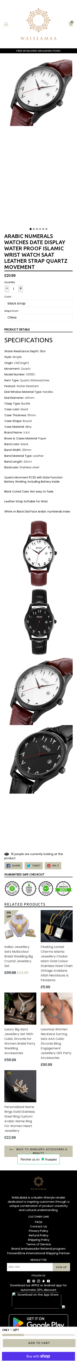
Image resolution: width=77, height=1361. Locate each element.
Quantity (9, 282)
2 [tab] (34, 229)
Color (7, 297)
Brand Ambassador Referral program (38, 1248)
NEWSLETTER (38, 1259)
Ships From (11, 311)
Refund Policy (38, 1235)
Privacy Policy (38, 1231)
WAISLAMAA (19, 1198)
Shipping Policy (38, 1240)
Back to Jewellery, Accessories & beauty (41, 1151)
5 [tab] (43, 229)
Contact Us (38, 1226)
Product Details (17, 329)
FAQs (38, 1222)
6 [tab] (46, 229)
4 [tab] (40, 229)
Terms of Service (38, 1244)
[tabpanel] (38, 141)
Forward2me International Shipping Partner (38, 1253)
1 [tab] (31, 229)
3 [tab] (37, 229)
